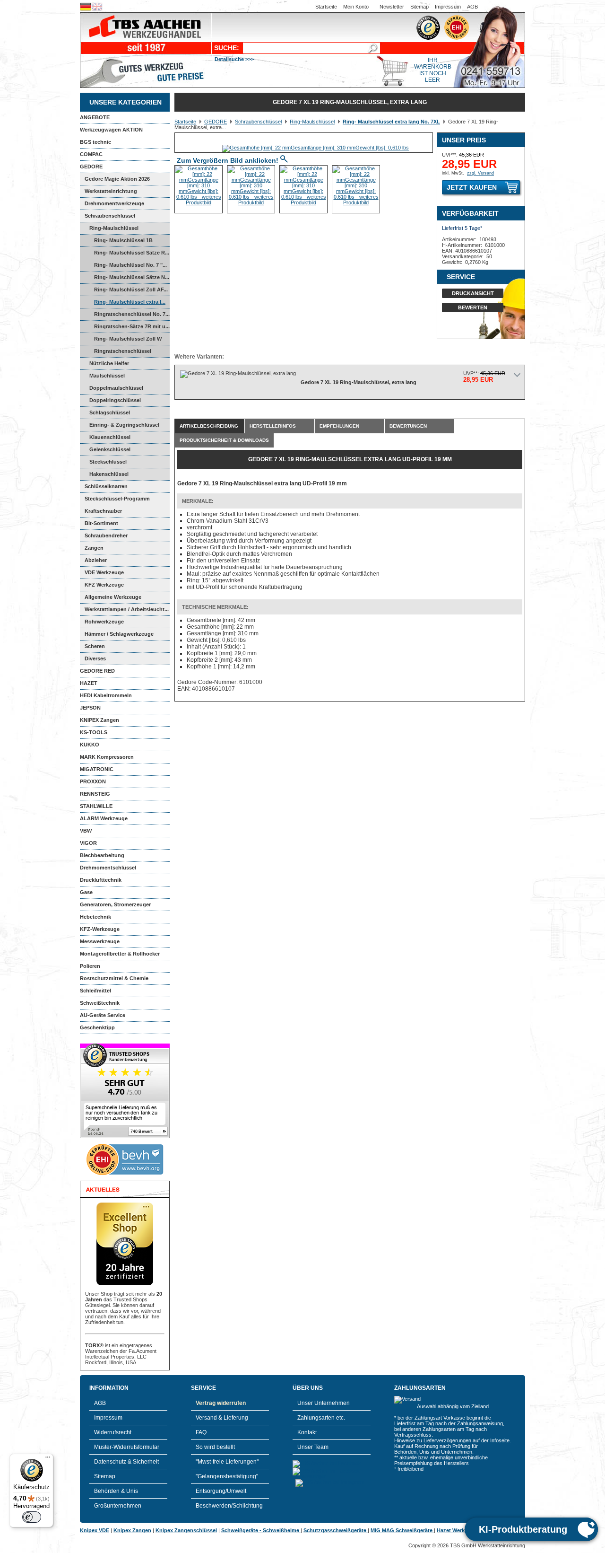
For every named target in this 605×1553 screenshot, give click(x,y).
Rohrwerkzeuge (104, 621)
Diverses (95, 658)
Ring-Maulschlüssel (113, 228)
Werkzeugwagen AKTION (111, 129)
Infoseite (500, 1440)
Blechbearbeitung (102, 855)
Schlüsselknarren (106, 486)
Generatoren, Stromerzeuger (115, 904)
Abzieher (96, 560)
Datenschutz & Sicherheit (126, 1461)
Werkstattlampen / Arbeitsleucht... (127, 609)
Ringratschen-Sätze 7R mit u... (132, 326)
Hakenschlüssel (109, 474)
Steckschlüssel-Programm (117, 498)
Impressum (448, 6)
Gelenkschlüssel (109, 449)
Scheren (95, 646)
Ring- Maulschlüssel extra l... (129, 302)
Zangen (94, 548)
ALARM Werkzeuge (104, 818)
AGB (472, 6)
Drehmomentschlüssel (108, 867)
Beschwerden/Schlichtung (229, 1505)
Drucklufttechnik (100, 880)
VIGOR (88, 843)
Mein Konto (356, 6)
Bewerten (472, 307)
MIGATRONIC (96, 769)
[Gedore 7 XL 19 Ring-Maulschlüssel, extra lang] (315, 147)
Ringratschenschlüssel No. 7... (132, 314)
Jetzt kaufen (472, 187)
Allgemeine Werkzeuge (113, 597)
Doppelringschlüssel (115, 400)
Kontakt (307, 1432)
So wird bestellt (215, 1447)
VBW (86, 831)
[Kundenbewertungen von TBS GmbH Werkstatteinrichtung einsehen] (125, 1136)
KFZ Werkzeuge (104, 585)
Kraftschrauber (103, 511)
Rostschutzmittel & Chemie (114, 978)
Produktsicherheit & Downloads (224, 440)
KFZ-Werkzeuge (100, 929)
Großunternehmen (117, 1505)
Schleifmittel (95, 990)
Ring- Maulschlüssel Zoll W (128, 339)
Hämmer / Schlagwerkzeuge (119, 634)
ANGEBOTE (95, 117)
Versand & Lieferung (222, 1417)
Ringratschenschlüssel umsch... (115, 353)
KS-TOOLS (93, 732)
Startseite (326, 6)
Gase (86, 892)
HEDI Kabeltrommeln (106, 695)
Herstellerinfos (273, 426)
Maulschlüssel (107, 375)
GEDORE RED (97, 671)
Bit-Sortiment (101, 523)
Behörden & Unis (116, 1491)
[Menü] (47, 1459)
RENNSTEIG (95, 794)
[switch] (31, 1517)
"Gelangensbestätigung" (227, 1476)
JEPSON (90, 708)
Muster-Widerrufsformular (126, 1447)
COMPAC (91, 154)
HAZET (88, 683)
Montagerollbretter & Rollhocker (120, 953)
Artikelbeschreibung (209, 426)
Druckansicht (473, 293)
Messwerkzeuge (100, 941)
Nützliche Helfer (109, 363)
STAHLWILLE (96, 806)
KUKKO (89, 744)
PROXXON (93, 781)
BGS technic (95, 142)
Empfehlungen (339, 426)
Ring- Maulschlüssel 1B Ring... (116, 242)
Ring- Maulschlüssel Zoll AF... (131, 289)
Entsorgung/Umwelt (221, 1491)
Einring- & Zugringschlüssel (124, 425)
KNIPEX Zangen (99, 720)
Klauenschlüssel (109, 437)
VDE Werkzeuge (104, 572)
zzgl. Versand (480, 173)
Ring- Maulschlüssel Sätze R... (131, 252)
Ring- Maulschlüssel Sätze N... (131, 277)
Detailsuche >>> (234, 59)
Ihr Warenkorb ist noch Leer (432, 70)
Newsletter (392, 6)
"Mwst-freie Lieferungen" (227, 1461)
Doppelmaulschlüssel (116, 388)
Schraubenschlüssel (110, 216)
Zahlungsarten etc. (321, 1417)
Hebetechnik (95, 917)
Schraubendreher (106, 535)
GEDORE (91, 166)
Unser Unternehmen (323, 1403)
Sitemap (419, 6)
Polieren (90, 966)
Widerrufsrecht (112, 1432)
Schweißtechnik (100, 1003)
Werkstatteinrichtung (111, 191)
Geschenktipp (97, 1027)
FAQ (201, 1432)
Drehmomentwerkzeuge (114, 203)
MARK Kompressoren (107, 757)
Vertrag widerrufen (221, 1403)
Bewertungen (408, 426)
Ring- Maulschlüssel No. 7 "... (130, 265)
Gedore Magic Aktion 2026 (117, 179)
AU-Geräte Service (102, 1015)
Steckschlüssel (108, 462)
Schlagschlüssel (109, 412)
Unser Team (312, 1447)
